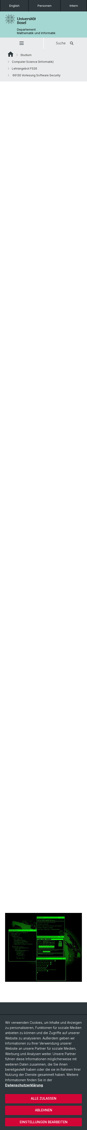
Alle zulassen (43, 1098)
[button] (21, 43)
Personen (45, 5)
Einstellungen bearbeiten (44, 1122)
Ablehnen (43, 1110)
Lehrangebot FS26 (24, 68)
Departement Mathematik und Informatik (36, 31)
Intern (74, 5)
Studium (26, 55)
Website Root (10, 54)
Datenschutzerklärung (24, 1085)
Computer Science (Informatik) (33, 61)
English (14, 5)
